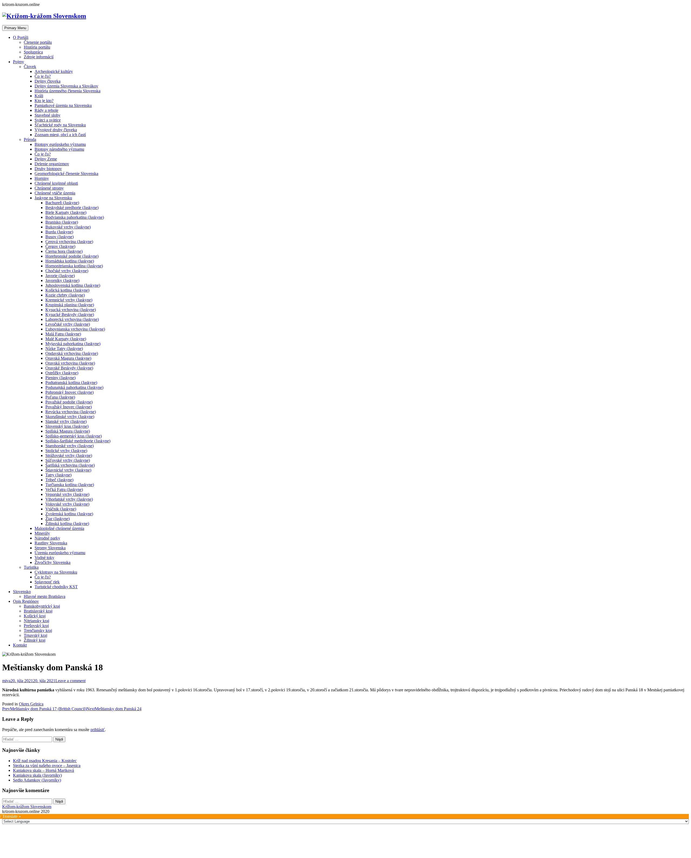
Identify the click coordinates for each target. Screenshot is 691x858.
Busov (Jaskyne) (59, 236)
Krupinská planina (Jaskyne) (69, 304)
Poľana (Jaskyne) (60, 397)
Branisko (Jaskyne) (61, 222)
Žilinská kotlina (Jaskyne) (67, 523)
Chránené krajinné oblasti (56, 183)
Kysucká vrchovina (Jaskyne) (70, 309)
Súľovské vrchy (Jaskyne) (67, 460)
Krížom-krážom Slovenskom (26, 806)
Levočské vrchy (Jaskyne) (67, 324)
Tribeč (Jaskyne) (59, 479)
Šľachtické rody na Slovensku (60, 125)
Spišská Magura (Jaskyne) (67, 431)
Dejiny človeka (47, 81)
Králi (39, 95)
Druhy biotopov (48, 168)
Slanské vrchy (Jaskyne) (66, 421)
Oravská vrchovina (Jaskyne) (70, 363)
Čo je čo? (43, 76)
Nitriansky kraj (36, 620)
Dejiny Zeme (46, 159)
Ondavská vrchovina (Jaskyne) (71, 353)
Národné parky (47, 538)
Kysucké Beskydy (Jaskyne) (69, 314)
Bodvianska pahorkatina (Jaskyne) (74, 217)
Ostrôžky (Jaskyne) (61, 373)
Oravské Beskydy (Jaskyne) (69, 368)
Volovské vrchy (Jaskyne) (67, 504)
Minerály (42, 533)
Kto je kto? (44, 100)
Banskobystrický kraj (42, 606)
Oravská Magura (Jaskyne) (68, 358)
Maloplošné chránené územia (59, 528)
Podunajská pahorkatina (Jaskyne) (74, 387)
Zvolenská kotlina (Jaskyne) (69, 514)
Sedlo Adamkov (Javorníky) (37, 780)
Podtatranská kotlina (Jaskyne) (71, 382)
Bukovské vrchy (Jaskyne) (68, 227)
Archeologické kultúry (54, 71)
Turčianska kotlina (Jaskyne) (69, 484)
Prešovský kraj (36, 625)
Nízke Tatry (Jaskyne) (64, 348)
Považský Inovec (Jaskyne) (68, 407)
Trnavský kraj (35, 635)
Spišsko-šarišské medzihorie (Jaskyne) (77, 441)
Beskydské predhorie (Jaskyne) (72, 207)
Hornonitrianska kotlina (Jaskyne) (74, 266)
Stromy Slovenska (50, 548)
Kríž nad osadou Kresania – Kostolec (45, 760)
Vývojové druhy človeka (56, 129)
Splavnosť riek (47, 582)
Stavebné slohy (47, 115)
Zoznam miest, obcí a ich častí (60, 134)
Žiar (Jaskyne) (57, 518)
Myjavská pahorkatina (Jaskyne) (72, 343)
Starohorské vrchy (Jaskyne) (69, 445)
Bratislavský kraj (38, 611)
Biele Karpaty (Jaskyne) (65, 212)
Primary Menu (15, 28)
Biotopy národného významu (59, 149)
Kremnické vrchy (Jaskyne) (68, 300)
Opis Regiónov (26, 601)
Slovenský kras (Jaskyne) (67, 426)
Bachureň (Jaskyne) (62, 202)
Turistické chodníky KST (56, 586)
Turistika (31, 567)
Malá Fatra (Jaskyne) (63, 334)
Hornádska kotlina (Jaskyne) (69, 261)
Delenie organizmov (52, 163)
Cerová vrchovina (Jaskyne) (69, 241)
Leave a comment (70, 680)
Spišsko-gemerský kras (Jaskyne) (73, 436)
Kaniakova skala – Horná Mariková (43, 770)
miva (6, 680)
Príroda (30, 139)
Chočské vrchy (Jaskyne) (66, 270)
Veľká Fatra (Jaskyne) (64, 489)
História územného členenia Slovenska (67, 91)
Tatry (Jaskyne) (58, 475)
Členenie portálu (38, 42)
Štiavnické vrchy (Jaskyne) (68, 470)
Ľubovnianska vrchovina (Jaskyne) (75, 329)
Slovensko (22, 591)
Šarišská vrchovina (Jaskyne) (70, 465)
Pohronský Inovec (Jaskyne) (69, 392)
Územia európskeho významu (60, 552)
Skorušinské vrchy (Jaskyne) (69, 416)
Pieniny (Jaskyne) (60, 377)
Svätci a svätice (48, 120)
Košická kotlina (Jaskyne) (67, 290)
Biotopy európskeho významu (60, 144)
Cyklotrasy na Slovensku (56, 572)
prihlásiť (97, 729)
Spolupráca (33, 52)
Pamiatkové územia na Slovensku (63, 105)
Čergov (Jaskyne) (60, 246)
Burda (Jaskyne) (59, 232)
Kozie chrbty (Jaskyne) (65, 295)
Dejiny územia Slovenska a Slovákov (66, 86)
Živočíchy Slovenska (52, 562)
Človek (30, 66)
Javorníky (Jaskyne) (62, 280)
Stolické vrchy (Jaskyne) (66, 450)
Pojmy (18, 61)
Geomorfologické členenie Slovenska (66, 173)
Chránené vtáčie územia (55, 193)
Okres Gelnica (31, 704)
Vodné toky (44, 557)
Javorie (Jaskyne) (60, 275)
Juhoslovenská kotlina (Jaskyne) (72, 285)
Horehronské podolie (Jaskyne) (72, 256)
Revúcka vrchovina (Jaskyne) (70, 411)
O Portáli (20, 37)
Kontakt (20, 645)
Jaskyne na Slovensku (53, 198)
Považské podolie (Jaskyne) (69, 402)
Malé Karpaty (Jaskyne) (65, 339)
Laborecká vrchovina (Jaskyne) (72, 319)
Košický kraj (35, 616)
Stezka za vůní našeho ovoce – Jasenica (46, 765)
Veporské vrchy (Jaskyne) (67, 494)
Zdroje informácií (38, 57)
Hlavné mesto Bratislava (44, 596)
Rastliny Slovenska (51, 543)
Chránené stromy (49, 188)
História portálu (37, 47)
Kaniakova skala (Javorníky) (37, 775)
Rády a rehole (46, 110)
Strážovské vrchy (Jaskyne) (68, 455)
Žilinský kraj (34, 640)
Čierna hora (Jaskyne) (64, 251)
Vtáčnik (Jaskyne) (60, 509)
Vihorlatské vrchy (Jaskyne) (69, 499)
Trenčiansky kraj (38, 630)
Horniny (42, 178)
